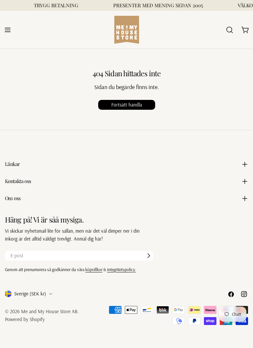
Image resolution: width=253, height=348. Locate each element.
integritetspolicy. (121, 269)
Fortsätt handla (126, 105)
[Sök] (229, 29)
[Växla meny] (7, 29)
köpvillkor (93, 269)
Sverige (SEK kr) (30, 293)
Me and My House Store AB (49, 311)
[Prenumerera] (149, 256)
